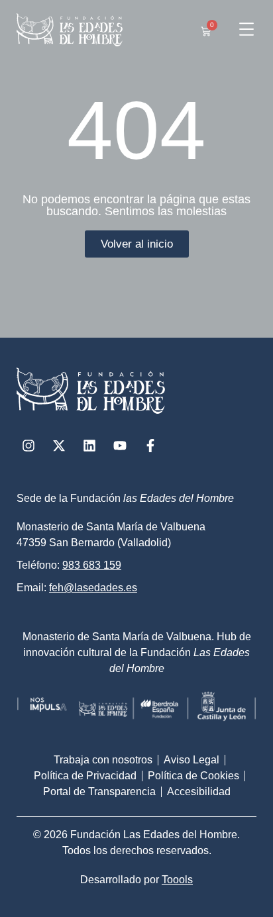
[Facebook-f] (150, 446)
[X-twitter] (59, 446)
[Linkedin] (89, 446)
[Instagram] (28, 446)
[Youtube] (120, 446)
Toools (177, 879)
